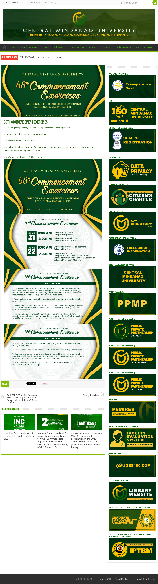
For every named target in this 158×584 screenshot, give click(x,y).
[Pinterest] (130, 3)
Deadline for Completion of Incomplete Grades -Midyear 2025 (19, 436)
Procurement (105, 47)
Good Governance (123, 47)
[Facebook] (124, 3)
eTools (92, 47)
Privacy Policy (34, 3)
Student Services (76, 47)
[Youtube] (133, 3)
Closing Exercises (91, 394)
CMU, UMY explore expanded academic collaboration (42, 57)
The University (17, 47)
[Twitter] (127, 3)
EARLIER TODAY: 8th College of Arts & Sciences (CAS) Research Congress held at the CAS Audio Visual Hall (22, 398)
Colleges (45, 47)
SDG (138, 47)
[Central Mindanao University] (79, 24)
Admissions (59, 47)
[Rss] (121, 3)
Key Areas (32, 47)
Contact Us (148, 47)
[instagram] (136, 3)
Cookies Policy (49, 3)
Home (5, 47)
